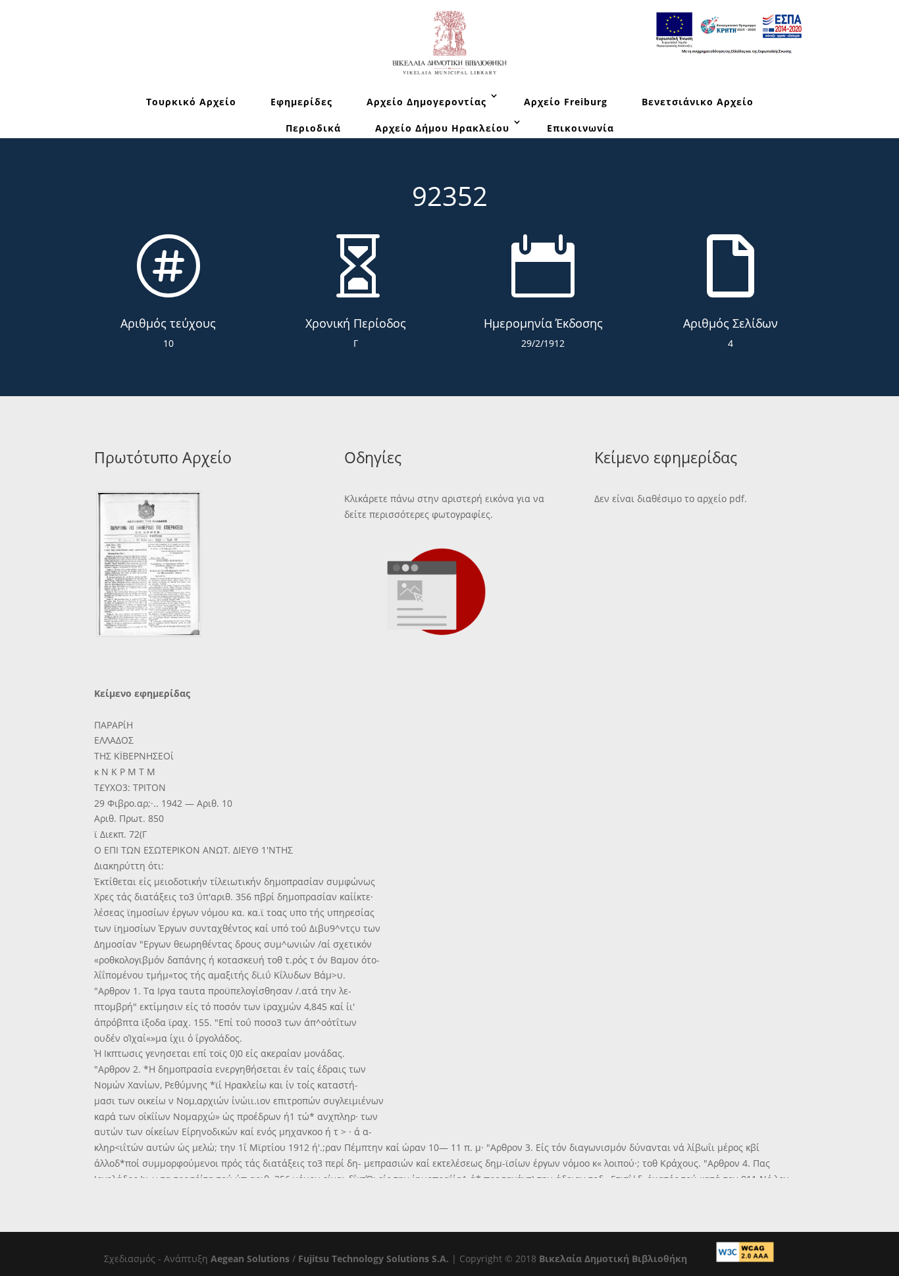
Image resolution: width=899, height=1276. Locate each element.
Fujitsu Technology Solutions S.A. (373, 1258)
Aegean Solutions (250, 1258)
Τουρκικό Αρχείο (191, 101)
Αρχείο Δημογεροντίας (426, 101)
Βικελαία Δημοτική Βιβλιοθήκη (613, 1258)
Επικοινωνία (580, 128)
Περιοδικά (313, 128)
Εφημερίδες (301, 101)
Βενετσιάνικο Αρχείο (698, 101)
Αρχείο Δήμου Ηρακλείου (442, 128)
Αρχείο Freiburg (565, 101)
